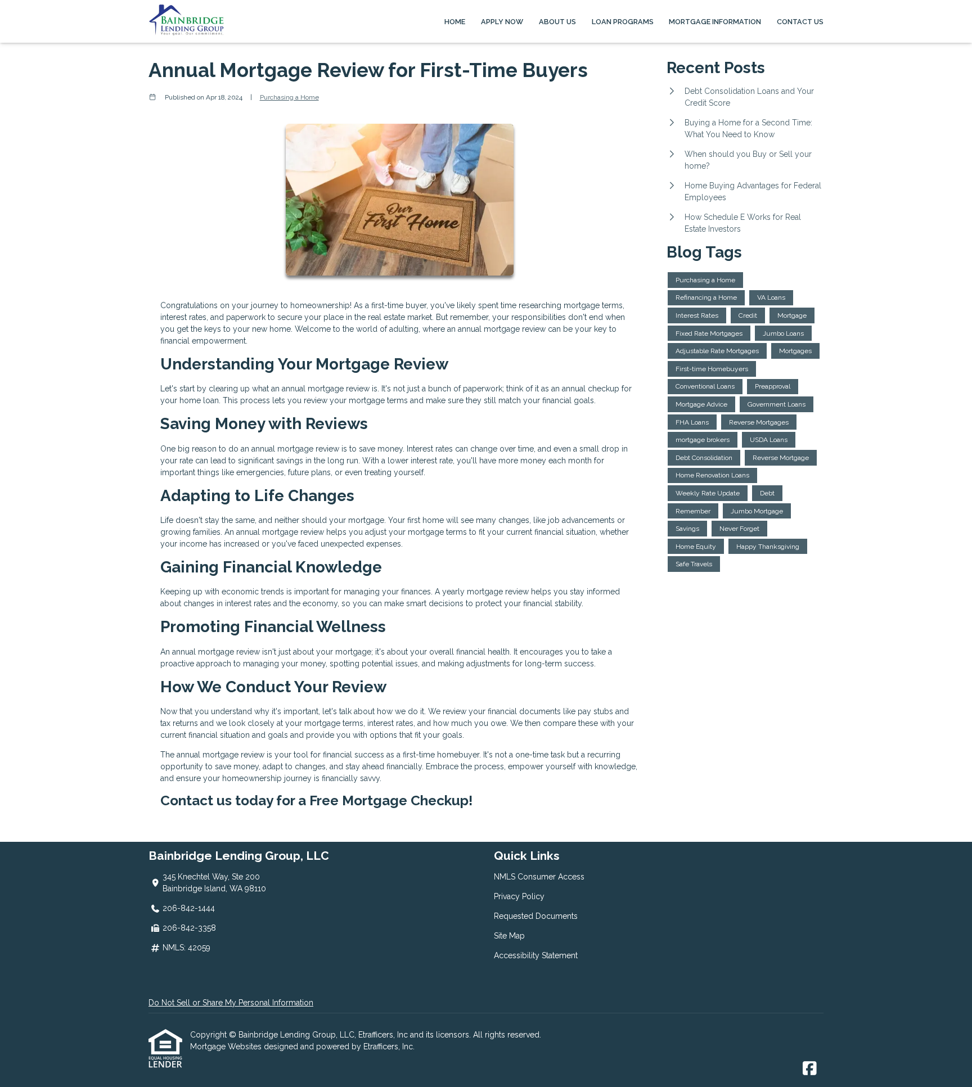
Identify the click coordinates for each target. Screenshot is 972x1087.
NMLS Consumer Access (539, 876)
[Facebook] (810, 1069)
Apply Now (502, 21)
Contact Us (800, 21)
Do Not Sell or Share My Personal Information (230, 1002)
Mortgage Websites (227, 1046)
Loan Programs (623, 21)
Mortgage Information (715, 21)
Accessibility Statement (536, 955)
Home (454, 21)
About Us (557, 21)
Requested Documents (536, 916)
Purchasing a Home (289, 97)
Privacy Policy (519, 896)
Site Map (509, 935)
